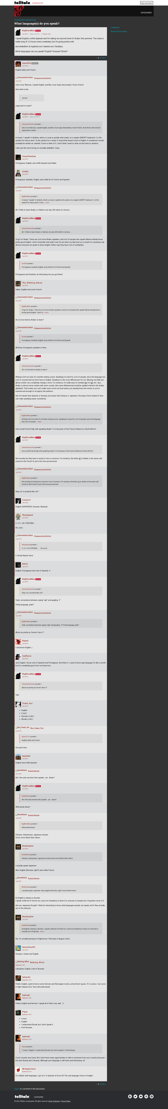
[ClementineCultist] (24, 78)
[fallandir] (18, 978)
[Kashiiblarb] (21, 770)
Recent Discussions (119, 31)
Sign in (17, 1089)
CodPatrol (26, 656)
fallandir (26, 977)
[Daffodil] (18, 997)
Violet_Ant (27, 703)
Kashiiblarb (33, 771)
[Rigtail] (18, 641)
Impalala (26, 756)
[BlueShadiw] (18, 847)
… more (46, 202)
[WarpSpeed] (18, 516)
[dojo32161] (18, 64)
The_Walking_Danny (32, 283)
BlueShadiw (27, 846)
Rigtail (25, 640)
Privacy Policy (65, 1101)
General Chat (46, 34)
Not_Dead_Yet (37, 728)
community (37, 3)
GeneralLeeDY (28, 947)
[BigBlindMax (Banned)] (18, 32)
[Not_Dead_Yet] (22, 728)
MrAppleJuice (29, 1069)
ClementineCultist (42, 78)
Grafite (25, 171)
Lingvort (26, 500)
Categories (146, 13)
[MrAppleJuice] (18, 1070)
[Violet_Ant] (18, 704)
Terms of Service (54, 1101)
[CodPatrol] (18, 657)
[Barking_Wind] (22, 962)
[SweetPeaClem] (18, 157)
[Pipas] (18, 1012)
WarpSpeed (27, 515)
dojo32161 (26, 63)
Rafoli (25, 564)
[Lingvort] (18, 501)
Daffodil (26, 995)
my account (146, 3)
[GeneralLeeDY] (18, 948)
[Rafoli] (18, 565)
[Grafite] (18, 173)
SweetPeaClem (29, 156)
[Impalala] (18, 757)
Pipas (24, 1012)
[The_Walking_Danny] (18, 283)
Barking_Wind (37, 962)
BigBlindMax (28, 30)
